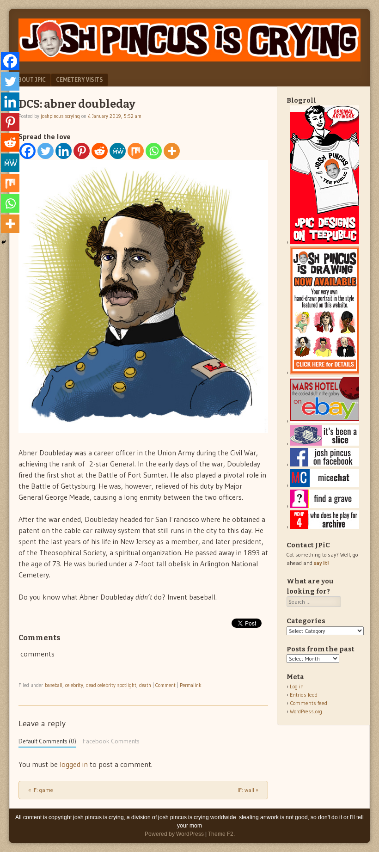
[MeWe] (118, 151)
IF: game (40, 789)
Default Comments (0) (47, 741)
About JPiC (30, 79)
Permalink (191, 685)
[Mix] (136, 151)
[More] (172, 151)
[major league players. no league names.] (324, 526)
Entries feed (304, 694)
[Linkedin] (63, 151)
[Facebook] (27, 151)
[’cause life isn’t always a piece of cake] (324, 443)
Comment (165, 685)
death (145, 685)
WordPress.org (306, 711)
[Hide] (3, 242)
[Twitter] (45, 151)
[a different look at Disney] (324, 485)
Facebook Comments (111, 741)
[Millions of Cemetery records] (324, 506)
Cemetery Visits (79, 79)
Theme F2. (221, 834)
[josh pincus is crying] (189, 58)
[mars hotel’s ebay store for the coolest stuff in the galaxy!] (324, 420)
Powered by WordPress (174, 834)
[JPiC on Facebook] (324, 464)
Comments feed (308, 702)
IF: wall (248, 789)
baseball (53, 685)
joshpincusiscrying (60, 116)
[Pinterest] (81, 151)
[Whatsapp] (154, 151)
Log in (297, 686)
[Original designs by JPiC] (324, 242)
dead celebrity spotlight (111, 685)
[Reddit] (100, 151)
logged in (74, 764)
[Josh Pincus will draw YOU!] (324, 372)
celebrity (74, 685)
